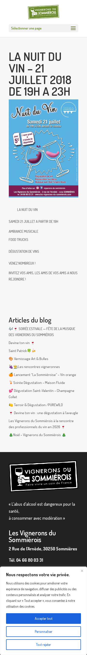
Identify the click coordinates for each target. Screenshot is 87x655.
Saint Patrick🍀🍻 (22, 350)
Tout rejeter (43, 644)
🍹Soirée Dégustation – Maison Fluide (37, 382)
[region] (43, 611)
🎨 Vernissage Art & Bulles (28, 358)
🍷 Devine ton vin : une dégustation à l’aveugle (43, 412)
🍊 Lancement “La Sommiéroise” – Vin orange (42, 374)
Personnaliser (43, 631)
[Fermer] (82, 571)
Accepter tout (43, 618)
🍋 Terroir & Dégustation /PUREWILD (36, 405)
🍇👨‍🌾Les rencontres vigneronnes (34, 366)
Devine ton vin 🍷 (22, 342)
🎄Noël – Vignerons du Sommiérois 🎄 (37, 434)
